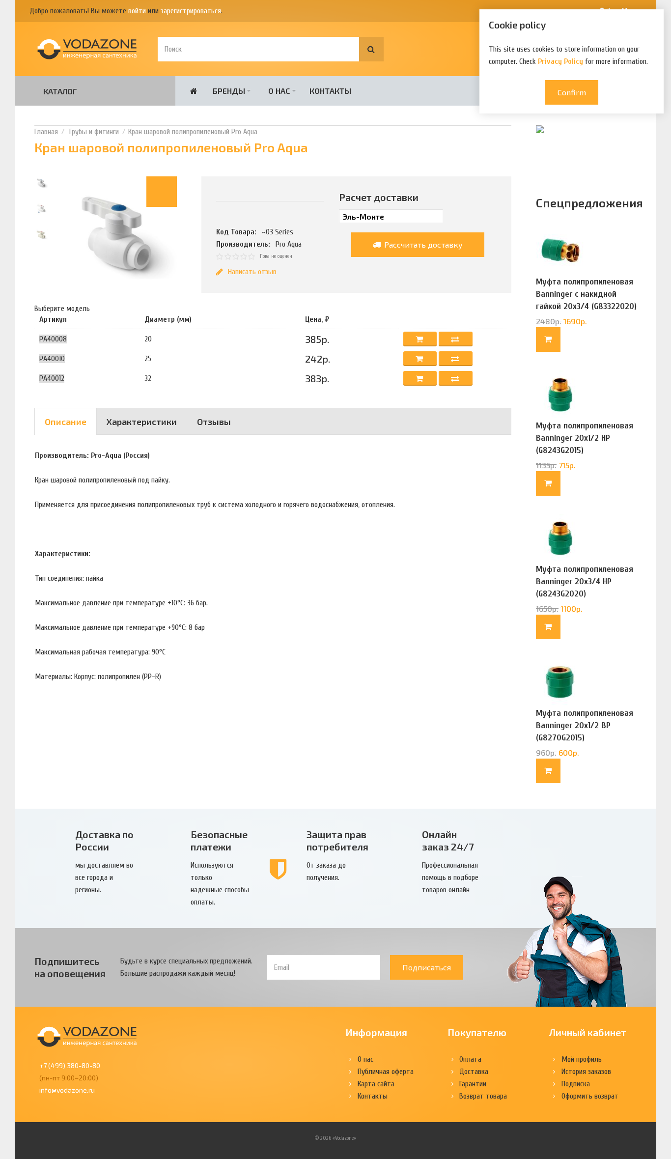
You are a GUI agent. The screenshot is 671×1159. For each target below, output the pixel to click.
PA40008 (53, 339)
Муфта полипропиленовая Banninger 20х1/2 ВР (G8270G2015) (584, 725)
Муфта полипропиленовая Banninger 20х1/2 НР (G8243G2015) (584, 438)
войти (137, 10)
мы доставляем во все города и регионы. (104, 877)
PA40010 (52, 358)
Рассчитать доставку (422, 244)
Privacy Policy (560, 61)
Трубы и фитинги (93, 131)
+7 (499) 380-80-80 (69, 1065)
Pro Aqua (289, 244)
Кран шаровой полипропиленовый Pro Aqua (192, 131)
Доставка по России (104, 840)
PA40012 (51, 378)
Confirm (572, 92)
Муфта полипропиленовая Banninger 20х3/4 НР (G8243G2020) (584, 581)
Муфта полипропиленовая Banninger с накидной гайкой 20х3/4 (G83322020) (586, 294)
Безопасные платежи (219, 840)
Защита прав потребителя (337, 840)
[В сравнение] (456, 339)
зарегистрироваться (191, 10)
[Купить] (548, 339)
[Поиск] (371, 49)
